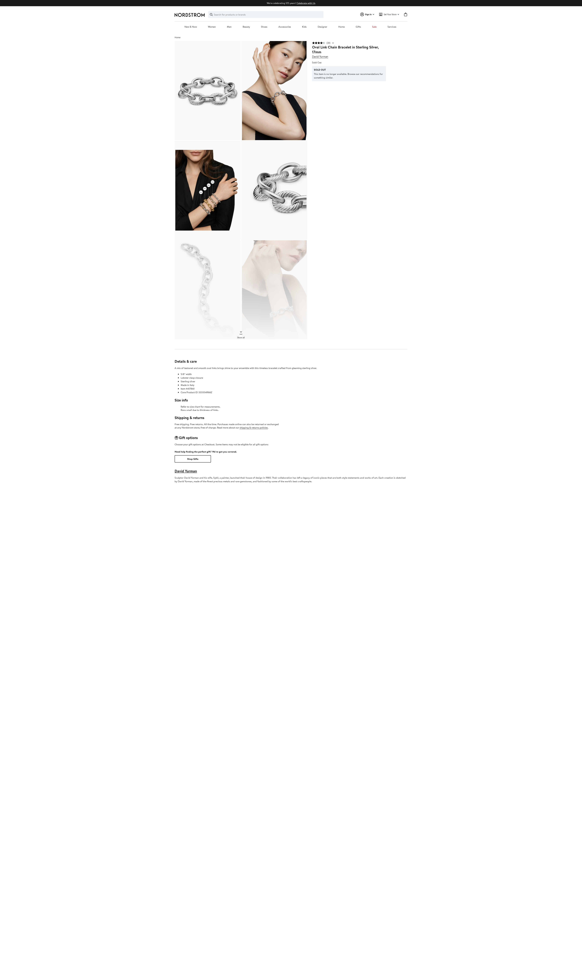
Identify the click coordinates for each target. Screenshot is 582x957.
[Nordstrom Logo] (190, 15)
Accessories (284, 26)
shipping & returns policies (254, 427)
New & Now (190, 26)
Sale (374, 26)
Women (212, 26)
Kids (304, 26)
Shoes (264, 26)
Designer (322, 26)
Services (392, 26)
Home (341, 26)
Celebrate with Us (306, 3)
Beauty (246, 26)
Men (229, 26)
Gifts (358, 26)
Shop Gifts (192, 459)
